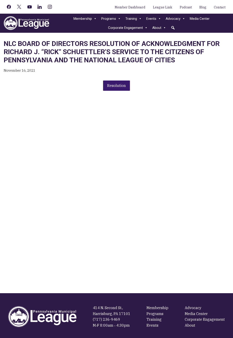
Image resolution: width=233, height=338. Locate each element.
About (156, 28)
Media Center (200, 19)
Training (131, 19)
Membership (82, 19)
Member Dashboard (130, 7)
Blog (202, 7)
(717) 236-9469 (106, 319)
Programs (108, 19)
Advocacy (173, 19)
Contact (219, 7)
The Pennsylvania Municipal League (26, 23)
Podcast (186, 7)
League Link (162, 7)
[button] (172, 27)
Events (151, 19)
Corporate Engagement (125, 28)
